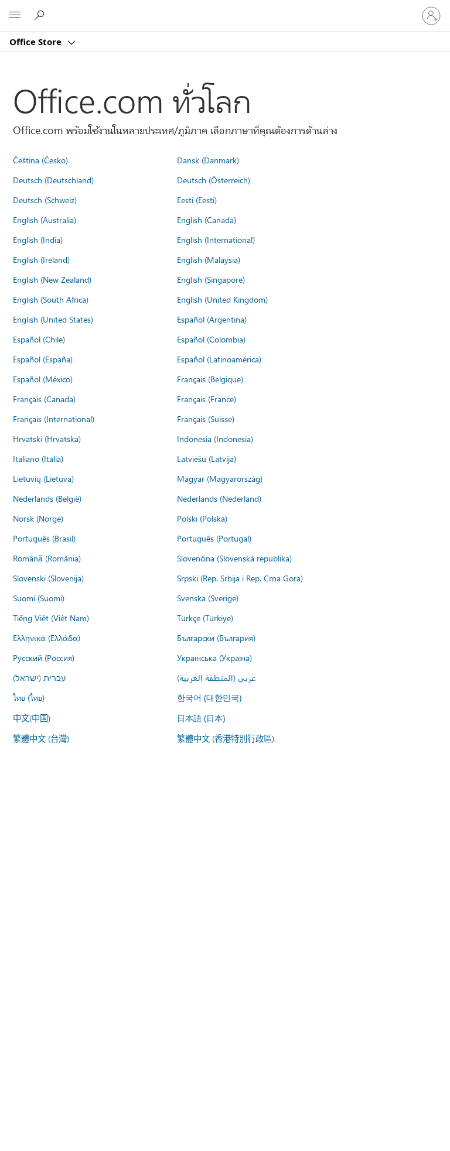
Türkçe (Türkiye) (205, 618)
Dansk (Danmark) (208, 160)
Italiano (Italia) (38, 458)
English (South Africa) (50, 299)
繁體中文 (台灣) (41, 738)
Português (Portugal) (214, 538)
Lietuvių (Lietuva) (43, 478)
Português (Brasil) (44, 538)
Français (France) (206, 399)
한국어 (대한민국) (209, 697)
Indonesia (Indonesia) (215, 438)
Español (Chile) (39, 339)
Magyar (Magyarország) (219, 478)
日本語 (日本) (201, 718)
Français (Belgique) (210, 379)
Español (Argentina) (212, 319)
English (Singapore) (211, 279)
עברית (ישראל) (39, 677)
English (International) (216, 239)
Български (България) (216, 637)
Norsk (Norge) (38, 518)
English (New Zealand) (52, 279)
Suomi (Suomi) (38, 598)
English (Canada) (206, 219)
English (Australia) (44, 219)
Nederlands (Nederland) (219, 498)
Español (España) (43, 359)
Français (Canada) (44, 399)
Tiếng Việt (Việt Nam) (51, 618)
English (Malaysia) (208, 259)
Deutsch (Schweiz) (45, 199)
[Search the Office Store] (41, 15)
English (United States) (53, 319)
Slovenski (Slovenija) (48, 578)
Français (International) (53, 418)
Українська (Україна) (214, 657)
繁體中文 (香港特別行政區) (225, 738)
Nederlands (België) (47, 498)
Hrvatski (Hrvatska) (47, 438)
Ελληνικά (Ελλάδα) (46, 637)
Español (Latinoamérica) (219, 359)
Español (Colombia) (211, 339)
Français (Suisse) (205, 418)
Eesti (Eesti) (197, 199)
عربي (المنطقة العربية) (216, 677)
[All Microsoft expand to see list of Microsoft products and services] (15, 16)
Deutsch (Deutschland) (53, 180)
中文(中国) (31, 718)
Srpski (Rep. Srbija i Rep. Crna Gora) (240, 578)
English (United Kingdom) (222, 299)
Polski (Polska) (202, 518)
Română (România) (47, 558)
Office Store (36, 41)
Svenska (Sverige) (207, 598)
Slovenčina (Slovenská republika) (234, 558)
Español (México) (43, 379)
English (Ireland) (41, 259)
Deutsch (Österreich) (213, 180)
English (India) (38, 239)
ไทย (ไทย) (29, 697)
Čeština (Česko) (40, 160)
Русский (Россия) (43, 657)
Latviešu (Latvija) (206, 458)
